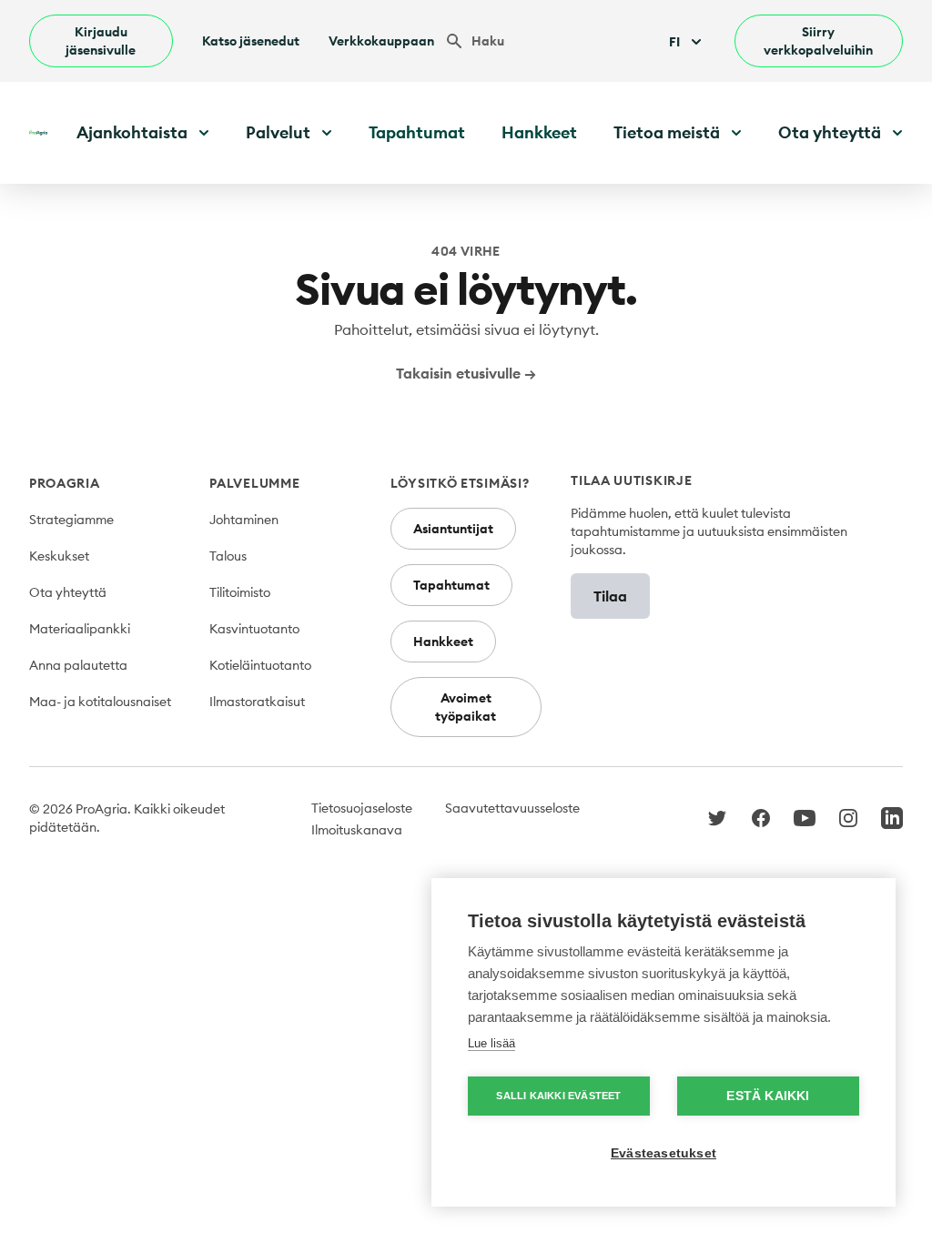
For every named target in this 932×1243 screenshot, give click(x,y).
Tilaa (610, 596)
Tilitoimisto (239, 592)
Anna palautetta (78, 665)
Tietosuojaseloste (361, 808)
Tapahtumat (417, 132)
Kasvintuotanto (254, 629)
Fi (674, 42)
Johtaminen (244, 519)
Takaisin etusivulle (466, 373)
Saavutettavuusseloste (512, 808)
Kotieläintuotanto (260, 665)
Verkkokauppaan (381, 41)
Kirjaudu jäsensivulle (101, 41)
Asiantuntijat (453, 528)
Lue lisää (491, 1043)
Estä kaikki (767, 1096)
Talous (228, 556)
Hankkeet (539, 132)
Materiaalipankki (79, 629)
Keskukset (59, 556)
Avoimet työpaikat (465, 707)
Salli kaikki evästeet (558, 1095)
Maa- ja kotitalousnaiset (100, 701)
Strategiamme (71, 519)
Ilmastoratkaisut (257, 701)
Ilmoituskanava (356, 830)
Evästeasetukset (663, 1153)
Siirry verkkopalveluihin (818, 41)
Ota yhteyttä (67, 592)
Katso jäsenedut (250, 41)
